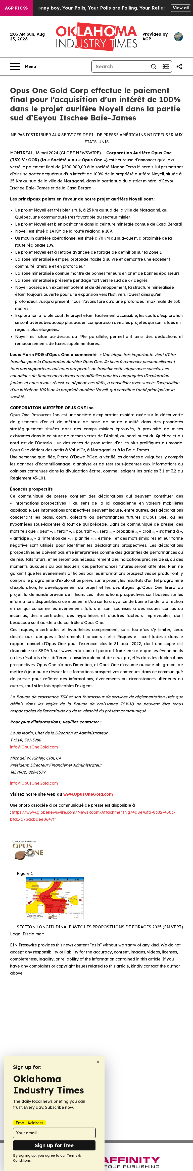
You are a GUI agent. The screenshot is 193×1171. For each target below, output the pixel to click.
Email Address (29, 1122)
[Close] (98, 1062)
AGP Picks (16, 8)
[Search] (154, 66)
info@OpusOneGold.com (34, 746)
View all (181, 7)
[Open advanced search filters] (166, 66)
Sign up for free (54, 1145)
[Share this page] (179, 66)
